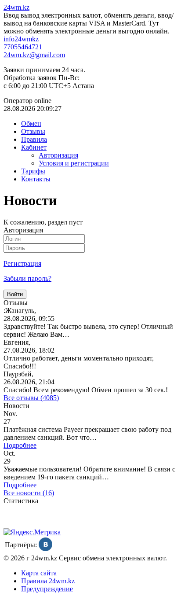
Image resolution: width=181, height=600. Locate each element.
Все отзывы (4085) (31, 397)
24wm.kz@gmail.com (34, 55)
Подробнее (20, 445)
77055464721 (23, 47)
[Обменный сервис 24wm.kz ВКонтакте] (45, 548)
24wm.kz (16, 7)
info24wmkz (21, 39)
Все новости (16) (29, 493)
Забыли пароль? (27, 278)
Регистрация (22, 263)
